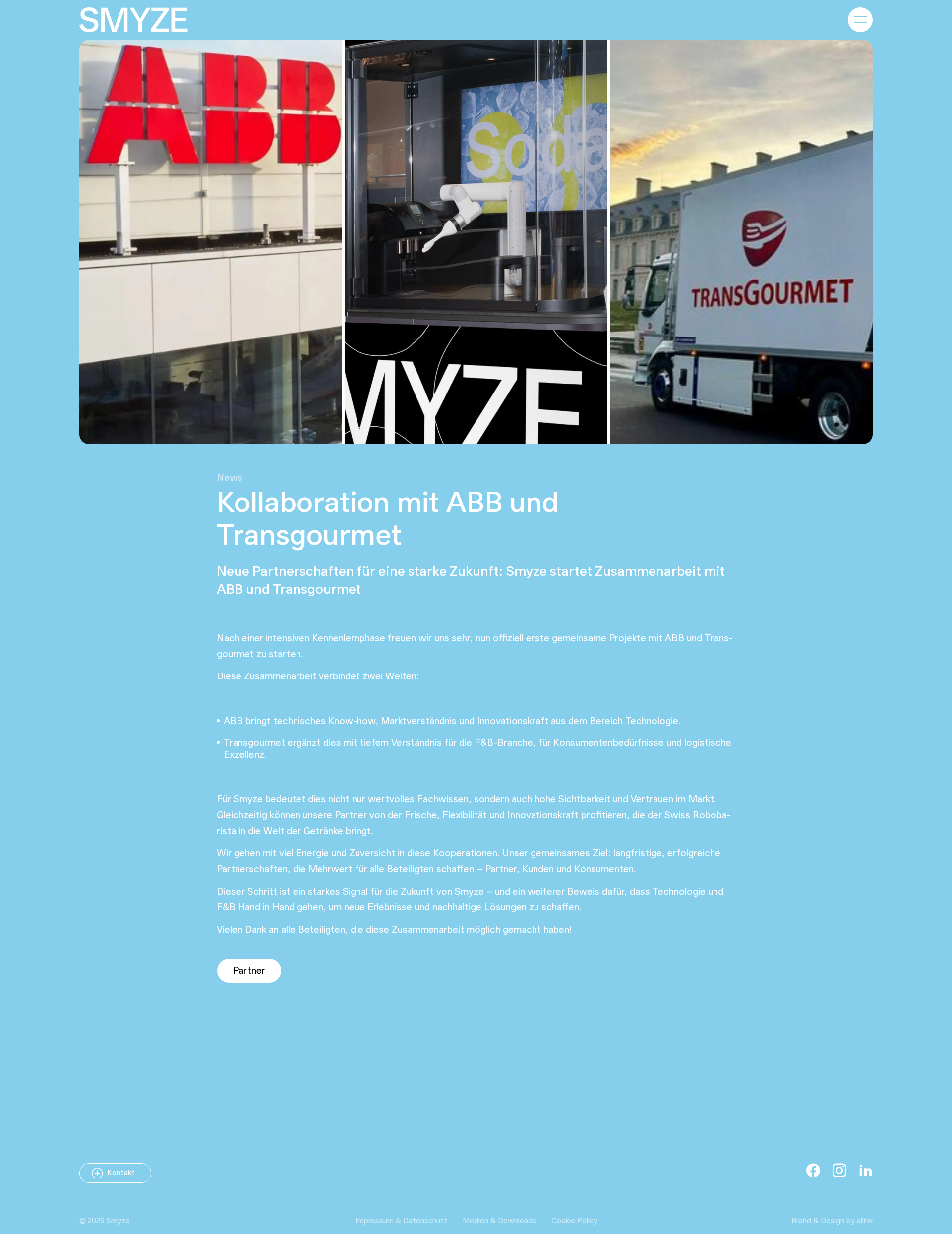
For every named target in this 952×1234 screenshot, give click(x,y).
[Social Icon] (813, 1170)
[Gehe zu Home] (133, 19)
